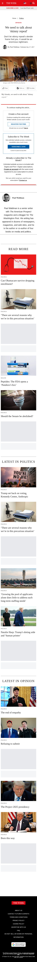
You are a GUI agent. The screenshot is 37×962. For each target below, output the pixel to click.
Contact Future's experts (18, 914)
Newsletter (32, 88)
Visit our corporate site (25, 954)
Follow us (21, 88)
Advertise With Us (18, 927)
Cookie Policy (18, 924)
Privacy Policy (18, 920)
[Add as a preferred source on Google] (18, 944)
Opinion (18, 22)
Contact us (23, 180)
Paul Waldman (15, 47)
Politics (21, 18)
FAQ (18, 930)
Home (14, 18)
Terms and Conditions (18, 917)
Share (6, 88)
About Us (18, 910)
